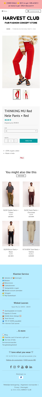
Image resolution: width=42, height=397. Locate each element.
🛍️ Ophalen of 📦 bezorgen (12, 278)
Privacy (16, 387)
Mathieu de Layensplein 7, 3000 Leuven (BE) (21, 360)
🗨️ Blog (5, 335)
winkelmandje (34, 11)
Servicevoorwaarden (9, 342)
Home (8, 29)
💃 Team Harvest (8, 318)
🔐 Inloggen (6, 293)
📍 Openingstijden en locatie (12, 311)
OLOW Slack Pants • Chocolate (31, 211)
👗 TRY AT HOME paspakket (11, 321)
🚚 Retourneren (7, 283)
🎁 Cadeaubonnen (8, 286)
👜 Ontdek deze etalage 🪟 (11, 316)
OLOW (11, 214)
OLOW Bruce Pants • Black (11, 250)
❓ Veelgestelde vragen (10, 288)
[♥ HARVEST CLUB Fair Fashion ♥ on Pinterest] (18, 367)
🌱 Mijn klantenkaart (9, 296)
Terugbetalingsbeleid (9, 345)
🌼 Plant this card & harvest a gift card (15, 337)
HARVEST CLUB (26, 390)
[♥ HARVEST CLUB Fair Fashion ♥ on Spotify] (26, 367)
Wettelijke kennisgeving (11, 385)
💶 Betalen (6, 280)
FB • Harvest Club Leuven (10, 323)
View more (21, 176)
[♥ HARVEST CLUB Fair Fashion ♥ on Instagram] (14, 367)
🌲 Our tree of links (9, 340)
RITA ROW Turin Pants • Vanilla (31, 250)
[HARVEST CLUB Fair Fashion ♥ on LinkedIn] (30, 367)
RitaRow (31, 254)
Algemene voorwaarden (29, 385)
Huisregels (24, 387)
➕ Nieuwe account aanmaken (12, 291)
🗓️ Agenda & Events (9, 313)
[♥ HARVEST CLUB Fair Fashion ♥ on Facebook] (11, 367)
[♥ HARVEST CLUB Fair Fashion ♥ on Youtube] (22, 367)
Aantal (6, 137)
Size (5, 128)
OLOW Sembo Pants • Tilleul (10, 211)
